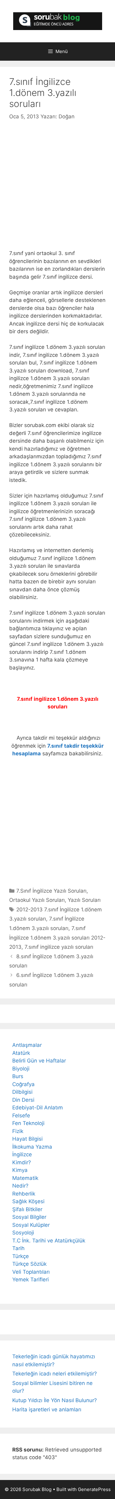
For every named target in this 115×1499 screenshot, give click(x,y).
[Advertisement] (57, 181)
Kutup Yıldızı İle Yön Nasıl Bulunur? (54, 1400)
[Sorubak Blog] (57, 21)
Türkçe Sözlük (29, 1264)
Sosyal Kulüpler (31, 1225)
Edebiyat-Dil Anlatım (37, 1107)
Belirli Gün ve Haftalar (39, 1061)
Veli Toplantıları (31, 1272)
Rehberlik (23, 1194)
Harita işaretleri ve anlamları (46, 1409)
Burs (17, 1076)
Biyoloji (20, 1069)
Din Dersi (23, 1100)
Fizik (17, 1131)
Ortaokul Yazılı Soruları (37, 900)
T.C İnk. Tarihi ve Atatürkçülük (48, 1241)
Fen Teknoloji (28, 1123)
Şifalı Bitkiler (27, 1209)
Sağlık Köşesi (28, 1201)
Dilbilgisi (22, 1092)
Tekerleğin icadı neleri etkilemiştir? (54, 1374)
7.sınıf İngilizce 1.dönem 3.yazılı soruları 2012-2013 (57, 937)
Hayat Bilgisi (27, 1139)
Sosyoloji (23, 1233)
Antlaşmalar (27, 1045)
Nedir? (20, 1186)
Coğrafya (23, 1084)
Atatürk (21, 1053)
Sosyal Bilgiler (29, 1217)
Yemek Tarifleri (30, 1279)
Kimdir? (21, 1162)
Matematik (25, 1178)
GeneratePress (94, 1489)
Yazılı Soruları (84, 900)
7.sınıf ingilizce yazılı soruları (59, 947)
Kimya (20, 1170)
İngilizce (22, 1154)
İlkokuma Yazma (32, 1147)
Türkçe (20, 1256)
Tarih (18, 1248)
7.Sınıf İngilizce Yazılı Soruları (51, 891)
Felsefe (21, 1115)
